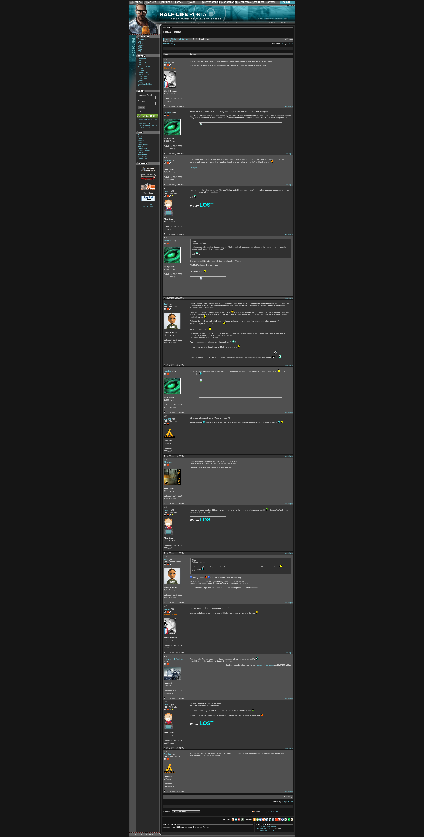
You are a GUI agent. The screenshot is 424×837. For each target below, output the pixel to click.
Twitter (140, 146)
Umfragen (142, 45)
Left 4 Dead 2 (143, 78)
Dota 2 (140, 80)
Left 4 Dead (258, 2)
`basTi (167, 191)
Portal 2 (141, 70)
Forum (286, 2)
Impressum (142, 156)
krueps (167, 160)
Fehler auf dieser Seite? (266, 830)
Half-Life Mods (184, 39)
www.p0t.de (194, 168)
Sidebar (141, 140)
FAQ (140, 51)
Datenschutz (143, 158)
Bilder (140, 47)
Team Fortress (243, 2)
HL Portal (137, 2)
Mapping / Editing (145, 84)
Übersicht (142, 58)
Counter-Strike (210, 2)
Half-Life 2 (166, 2)
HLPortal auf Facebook (148, 205)
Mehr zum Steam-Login (148, 120)
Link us (141, 152)
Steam (271, 2)
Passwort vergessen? (148, 125)
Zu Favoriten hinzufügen (266, 826)
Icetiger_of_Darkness (174, 659)
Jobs (140, 136)
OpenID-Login (144, 127)
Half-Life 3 (142, 64)
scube (167, 62)
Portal (179, 2)
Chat (140, 138)
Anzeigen (289, 106)
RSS (264, 812)
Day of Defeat (226, 2)
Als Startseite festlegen (266, 828)
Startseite (142, 39)
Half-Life (151, 2)
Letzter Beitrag (169, 44)
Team (140, 134)
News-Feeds (143, 144)
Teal (166, 304)
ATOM (275, 812)
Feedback (142, 86)
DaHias (167, 419)
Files (140, 49)
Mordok (168, 462)
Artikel (140, 43)
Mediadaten (142, 154)
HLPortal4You (143, 148)
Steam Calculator (145, 150)
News (140, 41)
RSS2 (269, 812)
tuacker (167, 112)
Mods (192, 2)
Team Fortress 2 (144, 66)
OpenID (141, 142)
